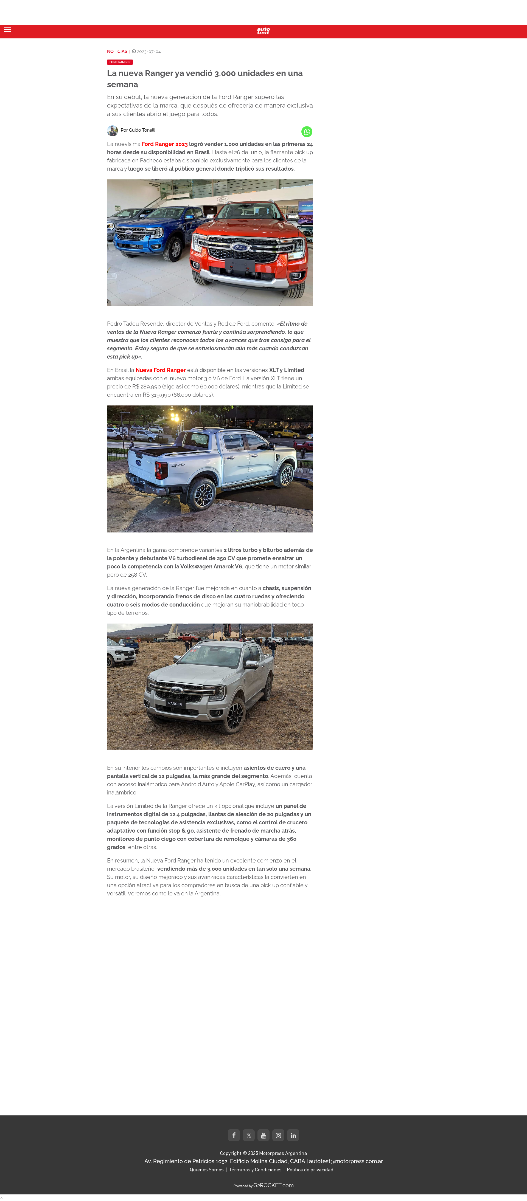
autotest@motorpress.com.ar (346, 1161)
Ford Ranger (120, 62)
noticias (117, 51)
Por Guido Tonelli (138, 130)
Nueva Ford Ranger (161, 370)
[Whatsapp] (306, 131)
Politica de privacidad (310, 1169)
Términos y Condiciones (255, 1169)
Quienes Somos (207, 1169)
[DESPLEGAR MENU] (7, 29)
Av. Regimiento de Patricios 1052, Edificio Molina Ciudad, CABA (224, 1161)
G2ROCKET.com (273, 1185)
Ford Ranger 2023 (165, 144)
